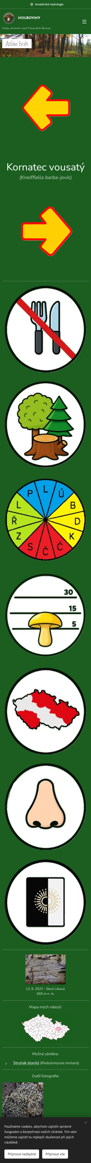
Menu (84, 21)
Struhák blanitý (26, 1063)
